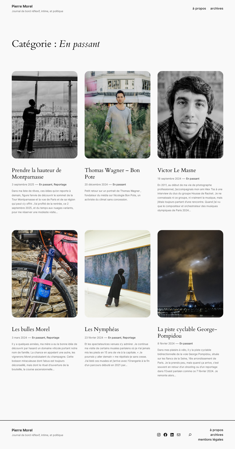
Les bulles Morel (31, 329)
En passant (45, 184)
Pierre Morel (22, 6)
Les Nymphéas (102, 329)
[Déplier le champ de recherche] (190, 435)
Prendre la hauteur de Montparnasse (37, 173)
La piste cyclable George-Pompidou (187, 332)
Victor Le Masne (177, 170)
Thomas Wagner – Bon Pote (112, 173)
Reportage (60, 184)
